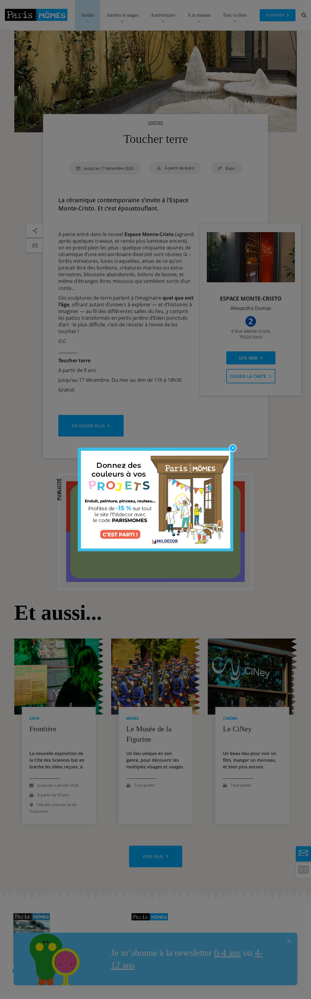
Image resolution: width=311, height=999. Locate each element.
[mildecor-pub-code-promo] (155, 499)
